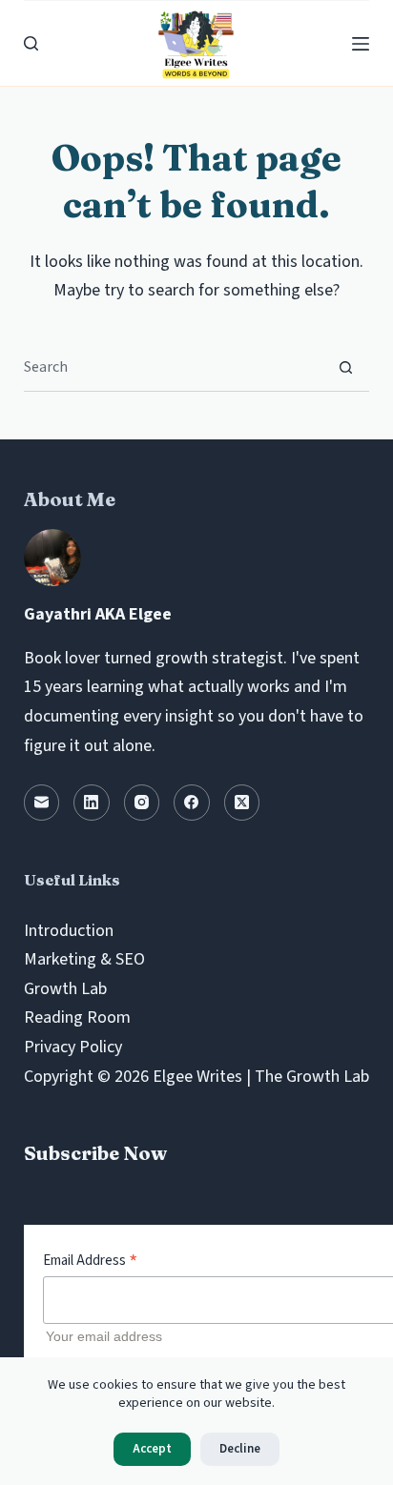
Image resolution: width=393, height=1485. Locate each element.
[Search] (31, 43)
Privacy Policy (73, 1047)
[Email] (42, 802)
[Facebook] (192, 802)
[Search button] (345, 367)
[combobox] (173, 367)
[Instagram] (142, 802)
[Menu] (360, 43)
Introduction (69, 931)
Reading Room (77, 1017)
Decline (239, 1448)
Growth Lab (65, 989)
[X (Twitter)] (242, 802)
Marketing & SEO (84, 959)
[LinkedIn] (91, 802)
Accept (152, 1448)
